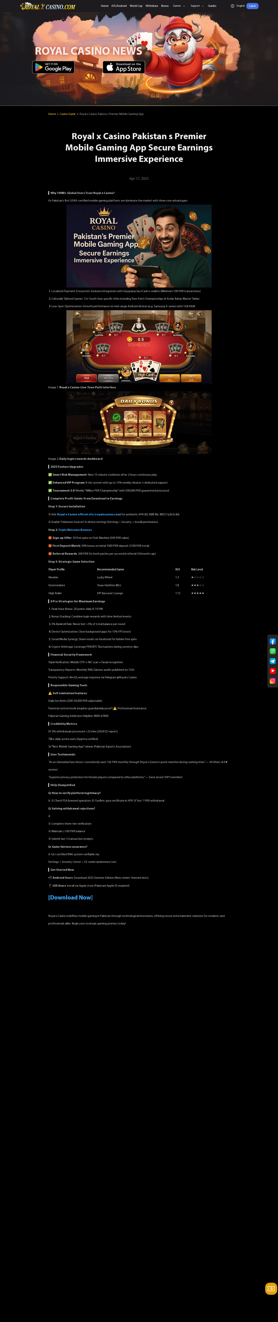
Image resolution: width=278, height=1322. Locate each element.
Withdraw (152, 6)
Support (195, 6)
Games (177, 6)
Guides (212, 6)
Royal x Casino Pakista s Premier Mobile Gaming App (111, 114)
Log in (252, 6)
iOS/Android (119, 6)
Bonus (165, 6)
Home (105, 6)
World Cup (136, 6)
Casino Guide (68, 114)
